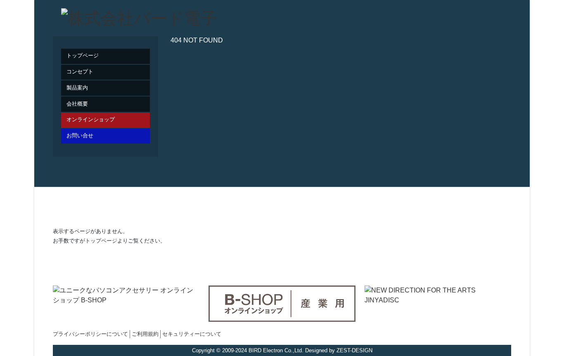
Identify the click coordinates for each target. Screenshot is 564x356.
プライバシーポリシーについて (90, 334)
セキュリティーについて (191, 334)
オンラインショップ (90, 119)
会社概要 (77, 104)
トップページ (82, 55)
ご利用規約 (145, 334)
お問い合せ (79, 135)
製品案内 (77, 88)
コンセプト (79, 71)
